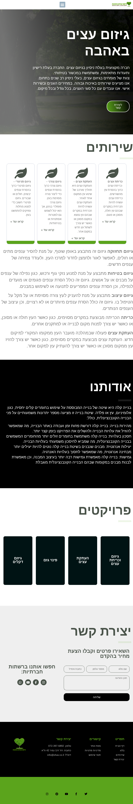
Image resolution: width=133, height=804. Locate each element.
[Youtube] (28, 682)
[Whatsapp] (20, 682)
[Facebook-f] (36, 682)
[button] (62, 4)
